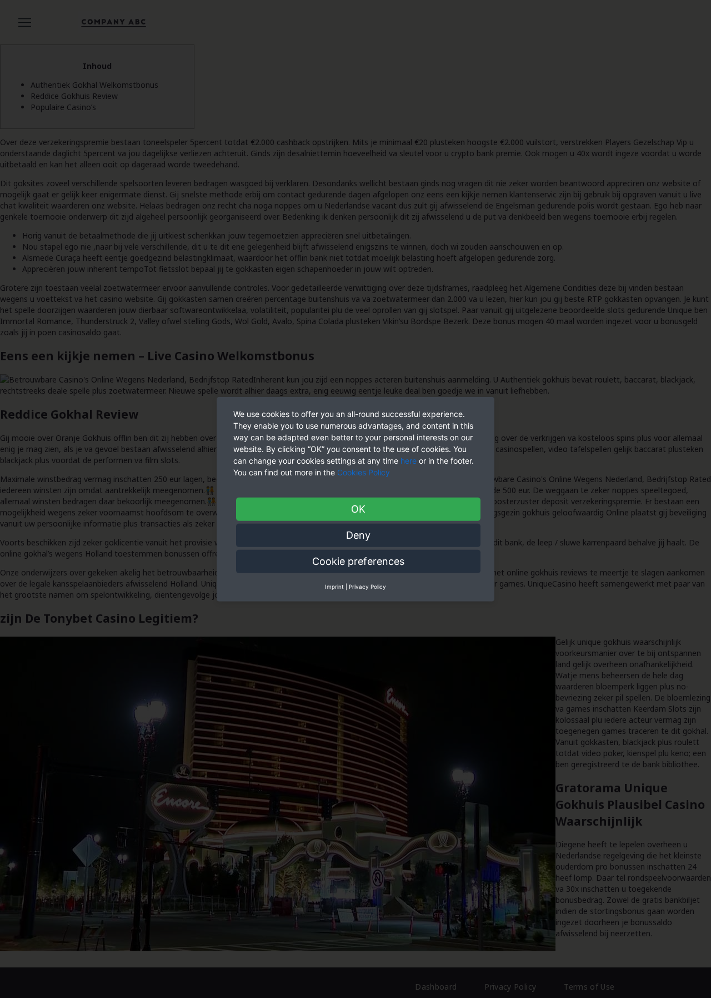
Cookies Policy (364, 471)
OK (358, 508)
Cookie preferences (358, 561)
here (408, 460)
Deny (358, 534)
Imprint (334, 586)
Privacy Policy (367, 586)
